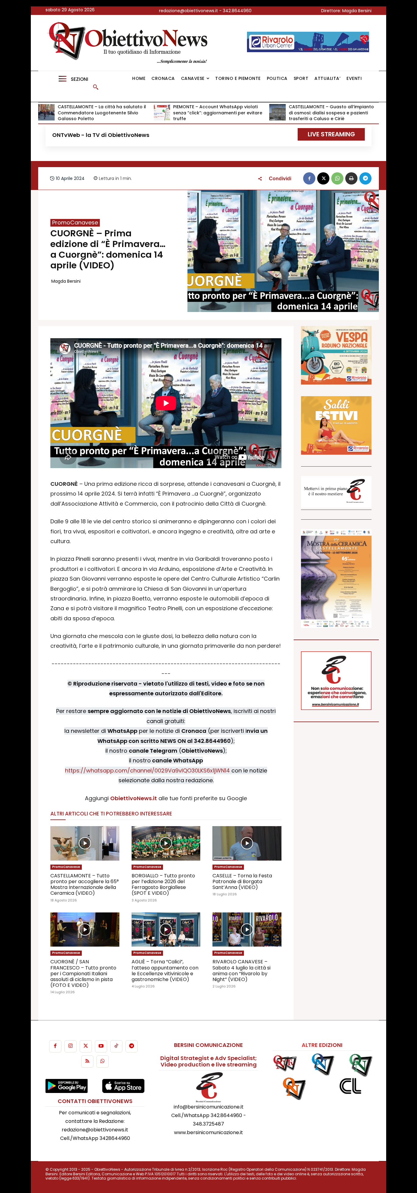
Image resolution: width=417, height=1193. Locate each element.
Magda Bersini (66, 281)
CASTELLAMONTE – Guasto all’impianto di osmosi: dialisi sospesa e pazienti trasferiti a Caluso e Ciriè (331, 113)
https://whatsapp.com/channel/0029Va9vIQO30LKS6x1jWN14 (147, 770)
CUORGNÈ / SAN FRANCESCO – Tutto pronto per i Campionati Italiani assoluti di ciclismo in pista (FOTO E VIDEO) (83, 973)
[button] (95, 87)
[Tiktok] (116, 1046)
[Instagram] (70, 1046)
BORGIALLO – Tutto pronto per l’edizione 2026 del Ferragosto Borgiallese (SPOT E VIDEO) (163, 884)
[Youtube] (101, 1046)
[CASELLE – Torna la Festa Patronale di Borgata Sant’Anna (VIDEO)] (246, 843)
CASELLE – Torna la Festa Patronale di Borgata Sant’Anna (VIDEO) (242, 881)
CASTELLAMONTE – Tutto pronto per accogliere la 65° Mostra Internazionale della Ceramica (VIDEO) (84, 884)
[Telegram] (365, 178)
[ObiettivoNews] (129, 43)
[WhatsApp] (337, 178)
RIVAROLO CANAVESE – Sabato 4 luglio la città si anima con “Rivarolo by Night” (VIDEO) (241, 970)
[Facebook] (309, 178)
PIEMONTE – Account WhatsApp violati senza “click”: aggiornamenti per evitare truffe (217, 113)
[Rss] (87, 1061)
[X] (323, 178)
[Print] (351, 178)
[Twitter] (86, 1046)
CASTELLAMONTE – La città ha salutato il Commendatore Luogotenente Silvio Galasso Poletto (102, 113)
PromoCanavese (75, 222)
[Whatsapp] (102, 1061)
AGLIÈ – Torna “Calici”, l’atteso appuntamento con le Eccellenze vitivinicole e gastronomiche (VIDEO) (165, 970)
